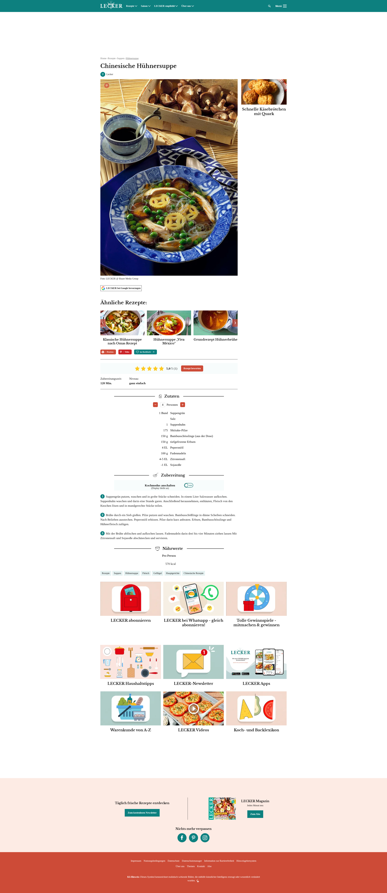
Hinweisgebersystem (246, 861)
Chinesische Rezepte (193, 573)
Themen (191, 866)
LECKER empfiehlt (164, 6)
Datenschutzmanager (192, 861)
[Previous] (103, 323)
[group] (169, 328)
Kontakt (201, 866)
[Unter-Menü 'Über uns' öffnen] (193, 6)
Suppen (120, 58)
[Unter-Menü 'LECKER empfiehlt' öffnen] (176, 6)
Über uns (186, 6)
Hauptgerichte (172, 573)
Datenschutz (173, 861)
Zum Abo (255, 814)
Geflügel (157, 573)
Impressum (136, 861)
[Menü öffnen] (285, 6)
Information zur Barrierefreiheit (219, 861)
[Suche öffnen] (269, 6)
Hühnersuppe (132, 58)
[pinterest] (193, 837)
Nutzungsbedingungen (154, 861)
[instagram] (205, 837)
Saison (144, 6)
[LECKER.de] (111, 6)
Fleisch (145, 573)
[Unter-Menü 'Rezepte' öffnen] (136, 6)
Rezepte (130, 6)
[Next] (235, 323)
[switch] (188, 485)
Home (103, 58)
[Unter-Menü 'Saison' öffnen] (149, 6)
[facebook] (182, 837)
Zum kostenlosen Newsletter (142, 812)
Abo (209, 866)
